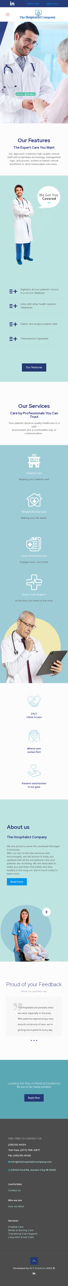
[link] (34, 931)
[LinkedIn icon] (34, 1273)
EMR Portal (33, 3)
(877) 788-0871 (30, 1150)
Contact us (14, 1190)
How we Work (16, 1206)
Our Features (50, 114)
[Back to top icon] (34, 1261)
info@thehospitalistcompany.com (31, 1161)
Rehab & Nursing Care (34, 511)
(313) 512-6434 (17, 1144)
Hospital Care (34, 473)
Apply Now (52, 3)
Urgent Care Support (34, 594)
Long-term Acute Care (21, 1237)
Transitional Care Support (22, 1233)
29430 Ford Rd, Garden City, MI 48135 (33, 1169)
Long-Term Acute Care (34, 555)
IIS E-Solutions (37, 1268)
